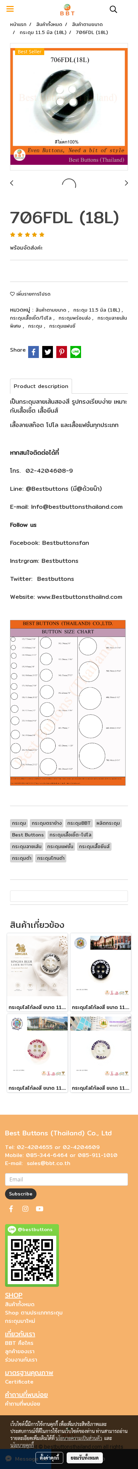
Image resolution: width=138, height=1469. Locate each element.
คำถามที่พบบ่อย (22, 1404)
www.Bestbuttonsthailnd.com (79, 597)
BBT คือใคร (19, 1343)
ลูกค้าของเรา (19, 1351)
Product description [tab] (41, 386)
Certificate (19, 1382)
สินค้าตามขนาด (52, 310)
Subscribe (20, 1193)
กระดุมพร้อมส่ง (75, 318)
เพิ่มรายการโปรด (33, 294)
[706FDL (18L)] (69, 107)
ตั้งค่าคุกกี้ (49, 1458)
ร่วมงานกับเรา (21, 1360)
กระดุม (36, 326)
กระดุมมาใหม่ (20, 1321)
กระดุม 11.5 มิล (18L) (97, 310)
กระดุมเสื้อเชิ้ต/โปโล (31, 318)
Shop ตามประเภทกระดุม (34, 1313)
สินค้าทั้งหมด (19, 1304)
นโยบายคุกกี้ (22, 1445)
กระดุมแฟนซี (62, 326)
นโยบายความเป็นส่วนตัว (79, 1438)
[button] (111, 9)
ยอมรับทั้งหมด (85, 1458)
